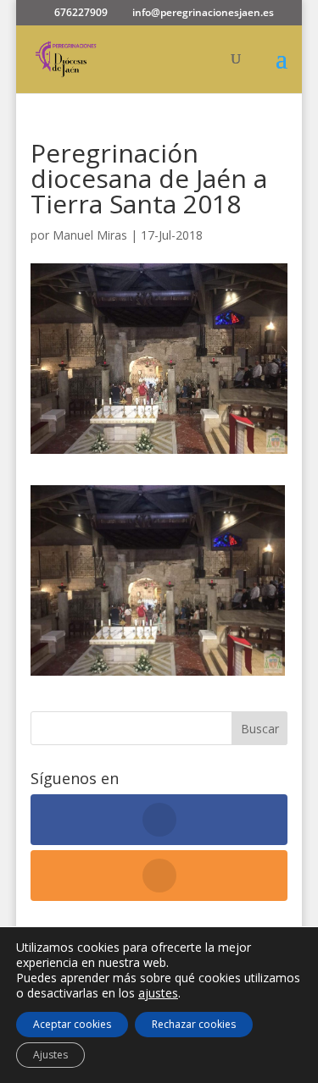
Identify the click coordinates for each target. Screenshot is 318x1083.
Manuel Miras (90, 235)
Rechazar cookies (194, 1024)
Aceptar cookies (72, 1024)
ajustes (158, 993)
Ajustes (50, 1054)
